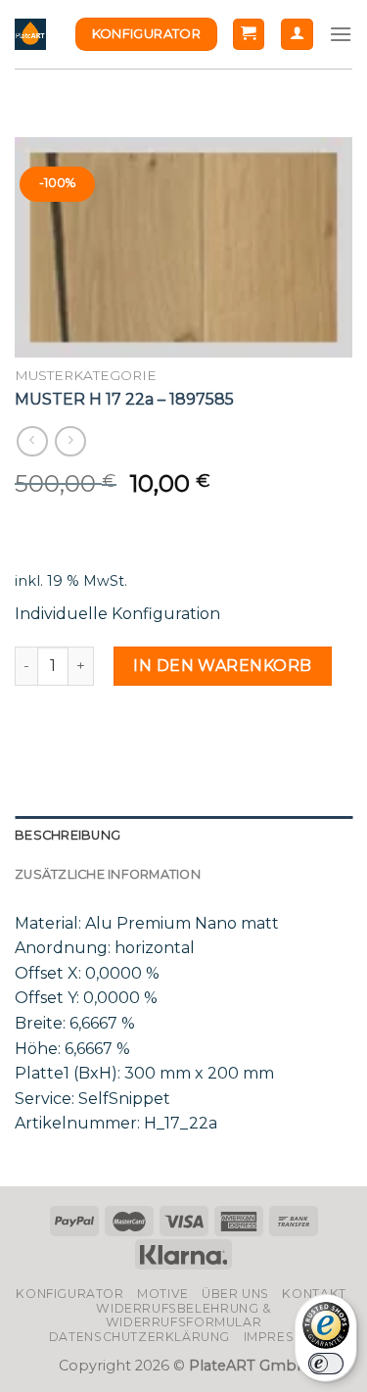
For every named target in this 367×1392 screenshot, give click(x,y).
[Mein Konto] (297, 35)
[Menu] (340, 34)
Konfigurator (69, 1293)
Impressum (284, 1336)
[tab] (183, 835)
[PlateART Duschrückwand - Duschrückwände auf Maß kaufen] (30, 34)
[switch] (326, 1363)
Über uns (235, 1293)
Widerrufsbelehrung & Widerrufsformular (183, 1315)
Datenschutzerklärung (139, 1336)
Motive (163, 1293)
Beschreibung (67, 835)
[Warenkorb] (249, 35)
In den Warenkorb (222, 665)
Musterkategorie (86, 375)
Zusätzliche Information (108, 874)
